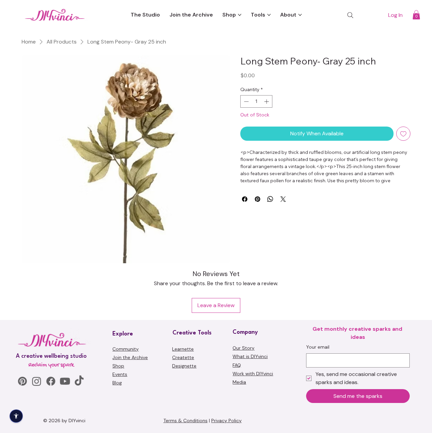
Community (125, 349)
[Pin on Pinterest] (257, 199)
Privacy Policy (226, 420)
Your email (317, 347)
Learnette (183, 349)
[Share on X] (283, 199)
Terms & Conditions (185, 420)
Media (239, 382)
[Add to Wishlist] (403, 134)
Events (119, 374)
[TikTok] (79, 381)
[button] (416, 14)
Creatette (183, 357)
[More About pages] (300, 15)
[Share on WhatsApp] (270, 199)
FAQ (237, 365)
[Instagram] (37, 381)
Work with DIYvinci (253, 374)
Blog (117, 383)
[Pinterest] (22, 381)
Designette (184, 366)
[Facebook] (51, 381)
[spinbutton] (256, 101)
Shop (118, 366)
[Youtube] (65, 381)
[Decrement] (245, 101)
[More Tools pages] (269, 15)
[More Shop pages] (239, 15)
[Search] (350, 15)
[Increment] (267, 101)
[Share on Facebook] (245, 199)
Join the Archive (130, 357)
